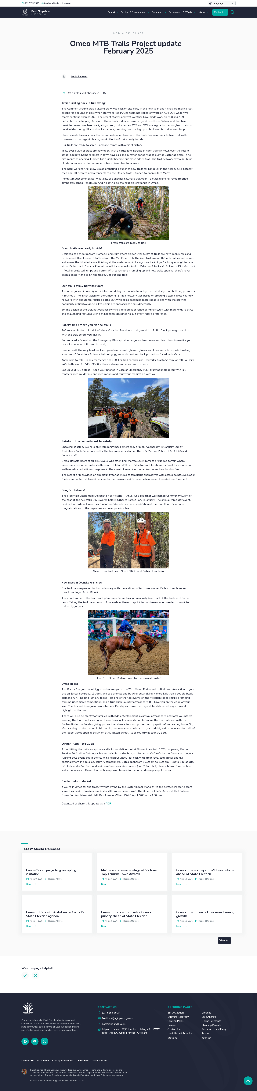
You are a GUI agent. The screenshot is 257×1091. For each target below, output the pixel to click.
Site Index (43, 1060)
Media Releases (79, 76)
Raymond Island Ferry (214, 1029)
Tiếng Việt (146, 1029)
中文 (124, 1029)
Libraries (206, 1012)
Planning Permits (211, 1025)
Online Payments (211, 1021)
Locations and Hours (114, 1024)
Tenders (206, 1033)
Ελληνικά (119, 1033)
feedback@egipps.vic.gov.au (117, 1018)
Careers (171, 1025)
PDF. (108, 803)
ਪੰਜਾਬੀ (156, 1029)
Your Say (206, 1037)
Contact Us (220, 12)
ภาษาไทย (107, 1033)
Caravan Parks (175, 1021)
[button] (222, 3)
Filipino (106, 1029)
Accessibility (99, 1060)
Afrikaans (142, 1033)
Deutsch (133, 1029)
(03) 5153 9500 (111, 1012)
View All (224, 940)
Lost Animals (209, 1017)
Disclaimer (82, 1060)
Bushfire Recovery (178, 1017)
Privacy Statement (62, 1060)
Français (130, 1033)
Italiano (116, 1029)
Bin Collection (175, 1012)
